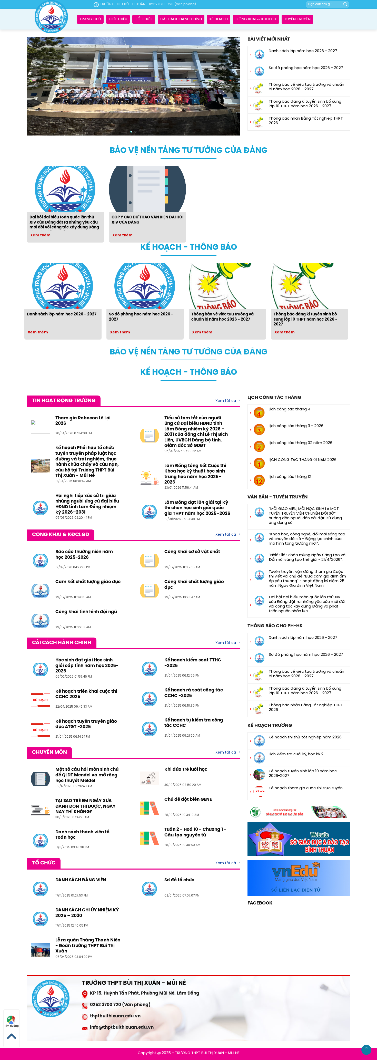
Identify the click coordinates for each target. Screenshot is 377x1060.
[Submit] (345, 4)
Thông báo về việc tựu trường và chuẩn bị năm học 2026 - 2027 (306, 87)
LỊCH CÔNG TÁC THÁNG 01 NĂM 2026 (302, 460)
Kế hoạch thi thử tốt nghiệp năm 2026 (305, 737)
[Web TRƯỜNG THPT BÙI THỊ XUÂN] (51, 16)
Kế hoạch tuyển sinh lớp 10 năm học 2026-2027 (303, 773)
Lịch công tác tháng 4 (289, 409)
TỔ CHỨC (143, 19)
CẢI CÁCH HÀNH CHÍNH (181, 19)
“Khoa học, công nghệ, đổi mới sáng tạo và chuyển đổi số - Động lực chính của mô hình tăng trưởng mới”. (307, 539)
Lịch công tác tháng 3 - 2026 (296, 426)
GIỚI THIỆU (118, 19)
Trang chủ (90, 19)
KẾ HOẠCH (219, 19)
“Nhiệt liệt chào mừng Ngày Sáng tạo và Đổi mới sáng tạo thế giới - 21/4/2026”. (307, 557)
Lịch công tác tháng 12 (290, 477)
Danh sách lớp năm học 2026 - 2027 (303, 51)
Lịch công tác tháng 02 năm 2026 (300, 443)
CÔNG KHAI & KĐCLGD (255, 19)
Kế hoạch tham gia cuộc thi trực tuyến (306, 788)
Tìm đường (11, 1026)
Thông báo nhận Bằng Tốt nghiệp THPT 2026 (306, 121)
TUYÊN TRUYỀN (297, 19)
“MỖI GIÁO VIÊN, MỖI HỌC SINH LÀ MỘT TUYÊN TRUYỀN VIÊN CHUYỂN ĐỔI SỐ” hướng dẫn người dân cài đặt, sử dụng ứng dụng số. (305, 516)
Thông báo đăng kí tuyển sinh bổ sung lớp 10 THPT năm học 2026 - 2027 (305, 104)
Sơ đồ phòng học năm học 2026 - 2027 (306, 68)
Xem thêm (40, 235)
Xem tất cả (225, 401)
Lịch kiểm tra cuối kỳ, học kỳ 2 (296, 754)
